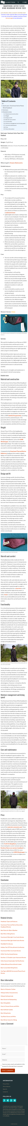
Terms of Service (6, 1086)
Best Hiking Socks (6, 1013)
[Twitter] (7, 1100)
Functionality (8, 121)
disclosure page (9, 18)
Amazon (12, 163)
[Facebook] (4, 1100)
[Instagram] (11, 1100)
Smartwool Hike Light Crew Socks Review (12, 937)
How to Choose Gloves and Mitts (10, 1006)
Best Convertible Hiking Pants (9, 967)
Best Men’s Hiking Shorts (8, 934)
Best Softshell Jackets (7, 1009)
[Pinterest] (14, 1100)
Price (6, 127)
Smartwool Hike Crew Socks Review (11, 951)
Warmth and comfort (10, 119)
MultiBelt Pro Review (7, 944)
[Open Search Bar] (18, 2)
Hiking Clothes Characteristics (9, 992)
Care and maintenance (10, 125)
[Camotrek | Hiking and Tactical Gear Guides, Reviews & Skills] (8, 2)
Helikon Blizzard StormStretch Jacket (11, 964)
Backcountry (19, 163)
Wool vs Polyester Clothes (8, 989)
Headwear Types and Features (9, 921)
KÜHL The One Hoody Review (9, 954)
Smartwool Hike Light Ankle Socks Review (12, 940)
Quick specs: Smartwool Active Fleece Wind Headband (13, 107)
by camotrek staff (21, 12)
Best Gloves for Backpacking (9, 999)
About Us (5, 1089)
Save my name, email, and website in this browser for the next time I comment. (13, 1065)
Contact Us (5, 1091)
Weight (7, 115)
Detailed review (7, 112)
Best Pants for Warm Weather (9, 930)
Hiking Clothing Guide (7, 996)
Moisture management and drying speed (15, 123)
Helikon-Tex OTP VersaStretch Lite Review (12, 947)
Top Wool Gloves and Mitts (8, 1016)
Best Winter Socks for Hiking (9, 1020)
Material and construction (11, 114)
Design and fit (8, 117)
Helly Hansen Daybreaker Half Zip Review (12, 961)
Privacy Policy (6, 1083)
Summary (5, 110)
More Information (9, 129)
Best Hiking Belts (5, 1003)
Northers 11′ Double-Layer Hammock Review (13, 957)
